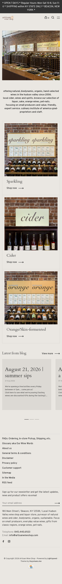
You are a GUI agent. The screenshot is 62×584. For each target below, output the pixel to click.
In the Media (8, 477)
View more (47, 353)
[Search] (53, 18)
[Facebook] (3, 541)
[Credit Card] (31, 567)
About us (7, 448)
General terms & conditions (16, 453)
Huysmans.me (35, 561)
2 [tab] (32, 416)
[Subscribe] (56, 503)
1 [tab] (27, 416)
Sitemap (6, 473)
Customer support (11, 468)
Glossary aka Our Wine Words (17, 443)
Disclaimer (7, 458)
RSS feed (7, 482)
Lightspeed (52, 559)
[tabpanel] (26, 386)
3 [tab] (37, 416)
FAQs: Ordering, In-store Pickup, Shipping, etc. (26, 438)
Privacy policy (9, 463)
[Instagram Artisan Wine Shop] (9, 541)
